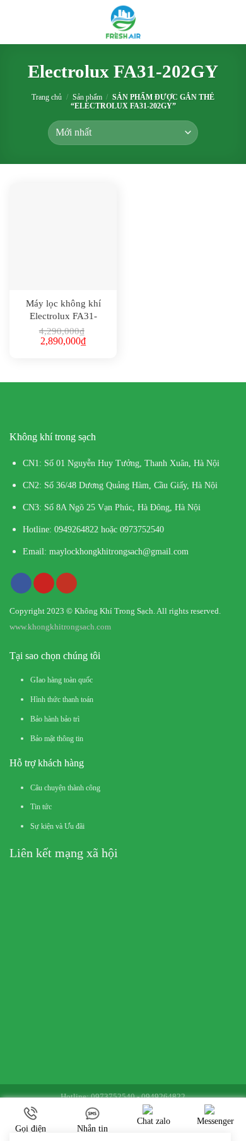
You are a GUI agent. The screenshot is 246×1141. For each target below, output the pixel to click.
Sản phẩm (87, 97)
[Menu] (18, 22)
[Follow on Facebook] (21, 583)
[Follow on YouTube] (66, 583)
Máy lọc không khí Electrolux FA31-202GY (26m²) (63, 310)
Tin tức (41, 806)
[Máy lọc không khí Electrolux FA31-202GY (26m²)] (63, 236)
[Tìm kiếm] (231, 21)
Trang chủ (47, 97)
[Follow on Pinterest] (43, 583)
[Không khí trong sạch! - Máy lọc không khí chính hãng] (123, 22)
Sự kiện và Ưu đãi (57, 826)
